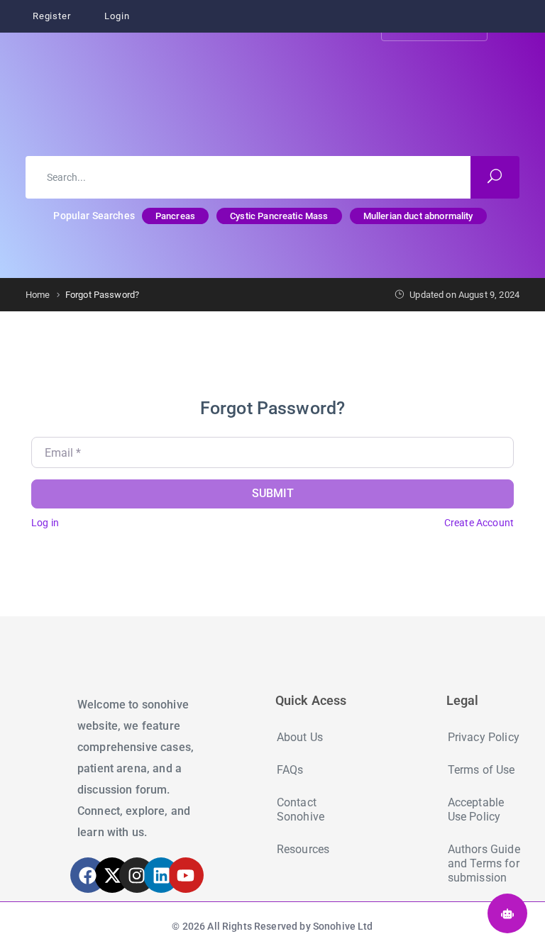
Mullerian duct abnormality (418, 216)
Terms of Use (481, 770)
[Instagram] (137, 875)
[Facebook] (88, 875)
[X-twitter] (112, 875)
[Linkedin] (161, 875)
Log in (45, 522)
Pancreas (175, 216)
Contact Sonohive (300, 809)
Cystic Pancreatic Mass (279, 216)
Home (38, 294)
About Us (300, 737)
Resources (303, 849)
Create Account (479, 522)
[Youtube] (186, 875)
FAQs (290, 770)
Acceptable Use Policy (476, 809)
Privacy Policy (483, 737)
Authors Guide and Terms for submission (484, 863)
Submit (273, 493)
